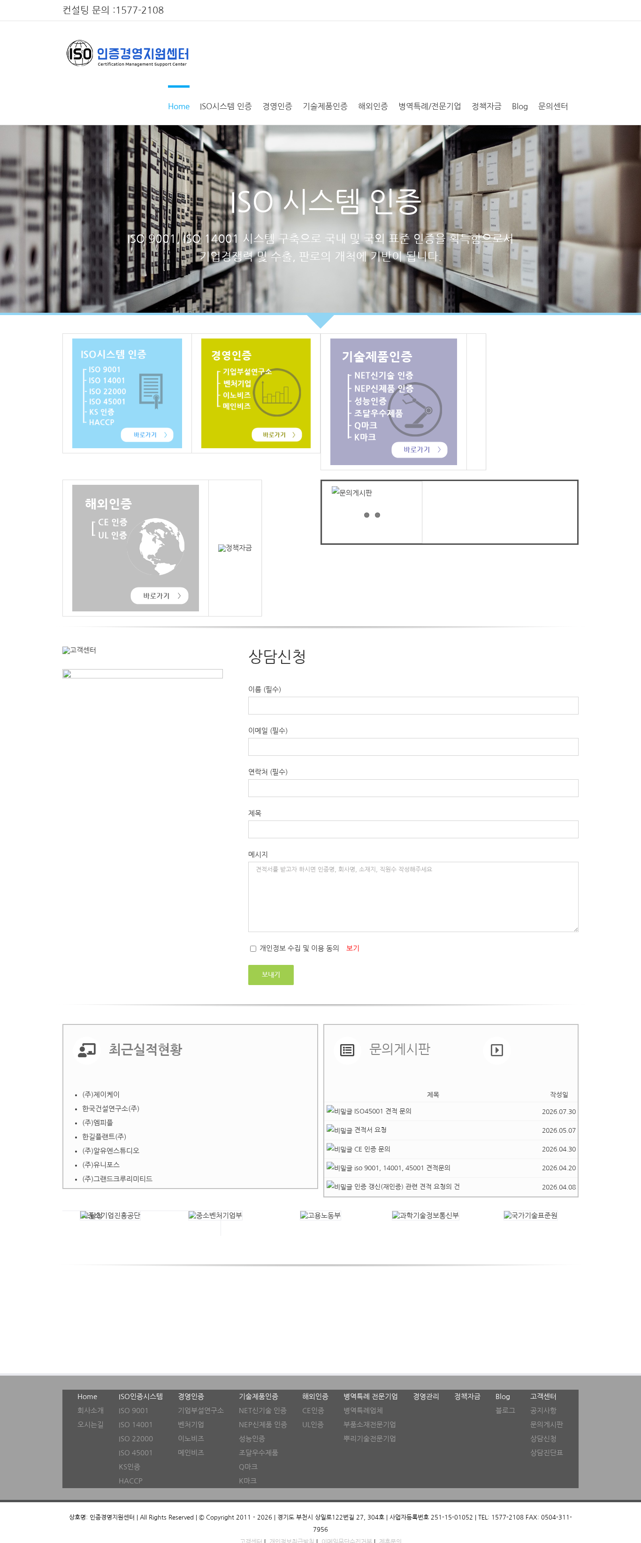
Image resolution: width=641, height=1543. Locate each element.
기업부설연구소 (201, 1410)
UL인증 (313, 1424)
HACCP (131, 1480)
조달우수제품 (258, 1452)
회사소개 (90, 1410)
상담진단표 (546, 1452)
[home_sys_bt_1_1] (127, 342)
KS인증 (129, 1466)
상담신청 (543, 1438)
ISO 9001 (134, 1410)
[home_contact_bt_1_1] (79, 650)
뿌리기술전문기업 (369, 1438)
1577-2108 (139, 10)
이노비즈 (191, 1438)
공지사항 (543, 1410)
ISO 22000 (136, 1438)
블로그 (505, 1410)
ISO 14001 (136, 1424)
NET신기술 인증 (263, 1410)
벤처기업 (191, 1424)
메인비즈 (191, 1452)
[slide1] (320, 219)
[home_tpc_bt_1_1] (393, 342)
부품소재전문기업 (369, 1424)
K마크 (248, 1480)
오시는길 (90, 1424)
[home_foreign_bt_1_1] (135, 488)
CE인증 (313, 1410)
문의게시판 (546, 1424)
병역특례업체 (363, 1410)
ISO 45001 (136, 1452)
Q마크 (248, 1466)
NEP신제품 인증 (263, 1424)
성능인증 (252, 1438)
